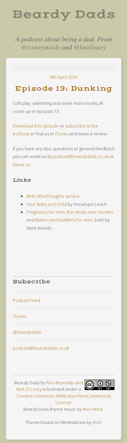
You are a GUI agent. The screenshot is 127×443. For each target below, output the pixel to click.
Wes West (93, 409)
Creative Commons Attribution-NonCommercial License (64, 399)
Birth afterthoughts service (53, 196)
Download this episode (36, 126)
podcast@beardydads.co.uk (80, 156)
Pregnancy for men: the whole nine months (69, 212)
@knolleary (89, 46)
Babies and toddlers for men (63, 220)
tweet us (21, 164)
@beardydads (27, 332)
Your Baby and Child (46, 204)
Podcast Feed (26, 300)
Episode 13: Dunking (63, 88)
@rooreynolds (40, 46)
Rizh (97, 422)
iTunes (61, 134)
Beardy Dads (63, 14)
